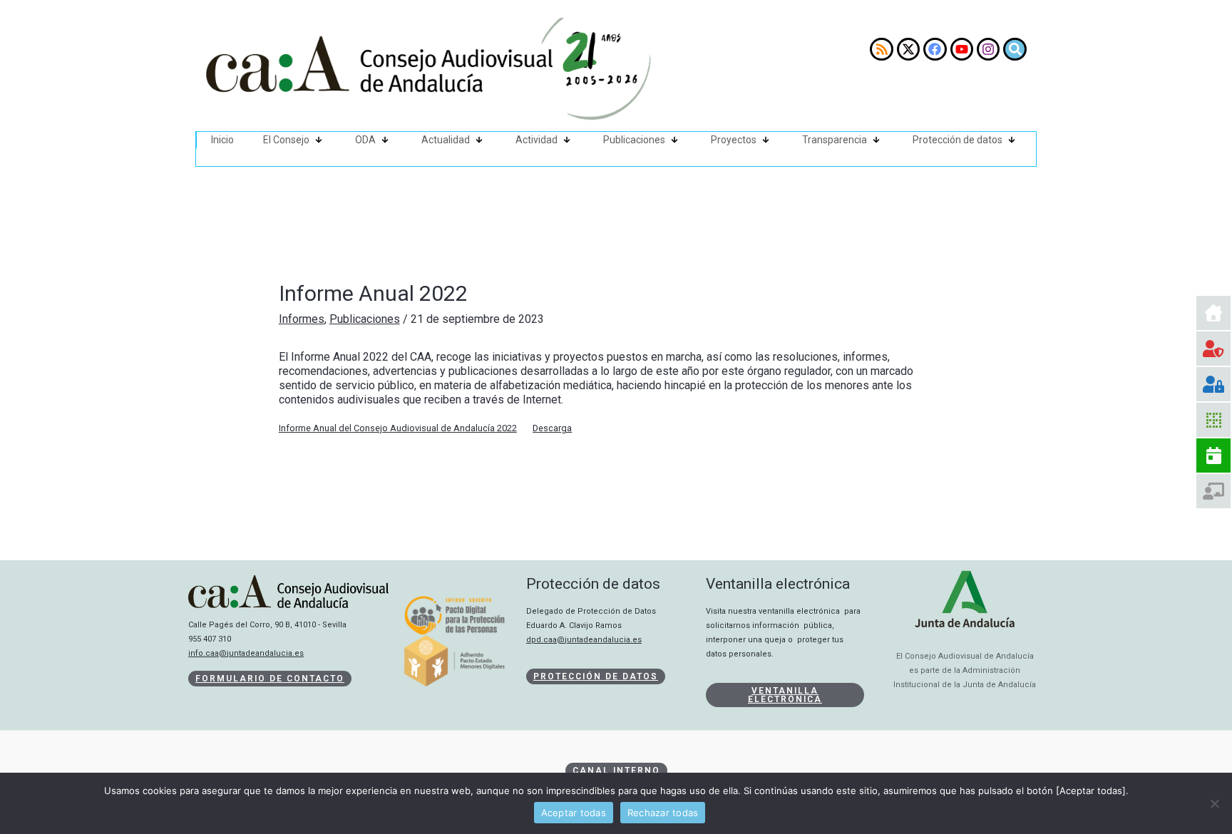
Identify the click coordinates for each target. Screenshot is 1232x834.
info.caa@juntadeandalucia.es (246, 653)
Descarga (552, 428)
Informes (301, 319)
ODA (365, 139)
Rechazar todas (663, 812)
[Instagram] (988, 49)
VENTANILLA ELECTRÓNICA (785, 695)
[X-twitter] (908, 49)
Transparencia (834, 139)
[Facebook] (934, 49)
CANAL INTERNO (616, 771)
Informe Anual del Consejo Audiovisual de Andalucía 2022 (398, 428)
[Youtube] (961, 49)
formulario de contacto (269, 679)
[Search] (1014, 49)
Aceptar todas (573, 812)
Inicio (222, 139)
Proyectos (733, 139)
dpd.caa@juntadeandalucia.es (584, 639)
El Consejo (286, 139)
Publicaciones (634, 139)
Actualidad (445, 139)
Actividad (536, 139)
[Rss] (881, 49)
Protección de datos (957, 139)
